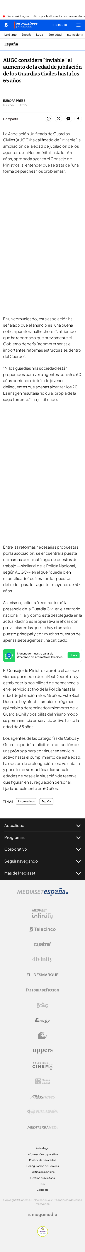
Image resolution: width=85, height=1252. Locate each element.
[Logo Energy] (42, 1020)
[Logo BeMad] (42, 1035)
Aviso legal (42, 1148)
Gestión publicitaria (42, 1178)
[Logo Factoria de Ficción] (42, 990)
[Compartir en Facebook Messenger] (68, 119)
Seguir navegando (21, 860)
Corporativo (15, 848)
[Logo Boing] (42, 1005)
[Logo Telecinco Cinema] (42, 1066)
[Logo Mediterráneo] (42, 1127)
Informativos (26, 801)
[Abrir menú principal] (78, 25)
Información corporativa (42, 1154)
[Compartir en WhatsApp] (49, 119)
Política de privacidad (42, 1160)
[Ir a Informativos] (26, 25)
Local (40, 34)
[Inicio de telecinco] (6, 25)
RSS (42, 1183)
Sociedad (55, 34)
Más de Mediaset (19, 872)
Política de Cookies (42, 1172)
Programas (14, 837)
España (26, 34)
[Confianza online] (42, 1235)
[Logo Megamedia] (44, 1215)
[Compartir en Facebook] (78, 119)
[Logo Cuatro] (42, 944)
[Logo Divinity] (42, 959)
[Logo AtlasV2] (42, 1097)
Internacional (74, 34)
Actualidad (14, 825)
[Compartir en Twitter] (58, 119)
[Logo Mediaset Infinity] (42, 913)
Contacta (43, 1189)
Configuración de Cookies (42, 1166)
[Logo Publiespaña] (42, 1111)
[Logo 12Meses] (42, 1081)
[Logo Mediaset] (42, 894)
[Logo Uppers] (42, 1050)
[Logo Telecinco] (42, 929)
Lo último (10, 34)
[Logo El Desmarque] (42, 974)
